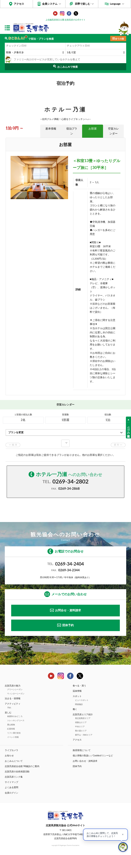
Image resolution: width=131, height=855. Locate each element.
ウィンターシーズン (15, 694)
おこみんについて (14, 761)
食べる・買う (79, 686)
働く (75, 709)
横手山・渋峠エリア (83, 735)
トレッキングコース (15, 720)
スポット (77, 696)
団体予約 (68, 625)
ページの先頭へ (128, 430)
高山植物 (11, 725)
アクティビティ (12, 704)
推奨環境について (82, 750)
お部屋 (93, 128)
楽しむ (8, 713)
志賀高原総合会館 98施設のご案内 (22, 766)
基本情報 (50, 128)
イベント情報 (13, 737)
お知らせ (9, 756)
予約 (9, 708)
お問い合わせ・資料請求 (85, 761)
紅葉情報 (11, 729)
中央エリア (80, 727)
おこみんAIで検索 (67, 67)
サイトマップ (11, 782)
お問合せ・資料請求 (68, 610)
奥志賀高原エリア (82, 718)
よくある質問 (11, 787)
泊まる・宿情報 (12, 698)
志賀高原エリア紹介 (83, 714)
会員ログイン (11, 793)
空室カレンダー (113, 131)
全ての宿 (119, 39)
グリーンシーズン (15, 689)
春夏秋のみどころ (15, 716)
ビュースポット (82, 700)
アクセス (19, 4)
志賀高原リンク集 (14, 777)
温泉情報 (77, 691)
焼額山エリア (81, 722)
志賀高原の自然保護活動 (17, 772)
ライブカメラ (11, 750)
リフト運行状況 (14, 733)
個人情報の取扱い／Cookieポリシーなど (93, 756)
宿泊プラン (71, 131)
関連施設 (79, 704)
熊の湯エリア (81, 731)
